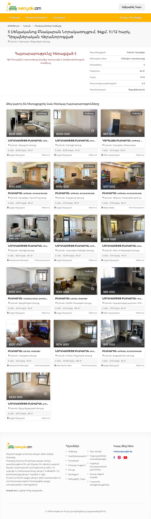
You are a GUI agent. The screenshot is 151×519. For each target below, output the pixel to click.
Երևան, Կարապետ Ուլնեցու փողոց (75, 250)
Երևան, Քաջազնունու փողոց (119, 355)
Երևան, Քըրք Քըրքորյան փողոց (26, 408)
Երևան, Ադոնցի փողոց (69, 145)
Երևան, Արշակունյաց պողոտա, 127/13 (123, 303)
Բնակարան (27, 193)
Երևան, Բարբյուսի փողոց (70, 198)
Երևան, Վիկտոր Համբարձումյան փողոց (123, 198)
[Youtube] (125, 458)
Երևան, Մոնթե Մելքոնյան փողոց (74, 355)
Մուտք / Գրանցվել (131, 17)
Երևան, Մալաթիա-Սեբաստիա (120, 145)
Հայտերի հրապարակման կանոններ (98, 466)
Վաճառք (14, 17)
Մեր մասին (96, 451)
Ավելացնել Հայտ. (132, 7)
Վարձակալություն (36, 17)
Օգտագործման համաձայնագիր (98, 457)
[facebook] (114, 458)
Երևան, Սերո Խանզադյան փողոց (121, 250)
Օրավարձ (59, 17)
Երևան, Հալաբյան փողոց (22, 355)
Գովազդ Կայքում (77, 465)
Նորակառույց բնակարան (37, 140)
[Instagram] (120, 458)
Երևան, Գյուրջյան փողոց (22, 145)
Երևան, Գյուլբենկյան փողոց (24, 303)
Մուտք (71, 470)
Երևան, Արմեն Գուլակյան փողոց (74, 303)
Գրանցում (73, 474)
